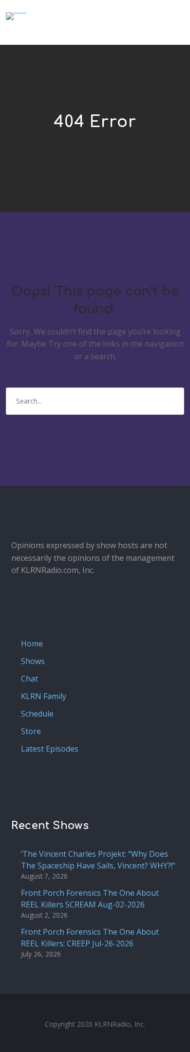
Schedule (37, 713)
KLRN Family (43, 696)
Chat (29, 678)
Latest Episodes (49, 748)
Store (31, 731)
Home (32, 643)
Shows (33, 661)
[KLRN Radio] (16, 16)
